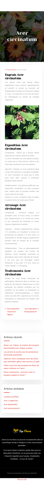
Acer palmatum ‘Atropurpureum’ (30, 310)
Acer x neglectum (11, 400)
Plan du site (22, 479)
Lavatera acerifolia (11, 397)
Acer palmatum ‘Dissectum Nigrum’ (13, 312)
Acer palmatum (11, 70)
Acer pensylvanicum (12, 408)
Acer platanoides (10, 404)
